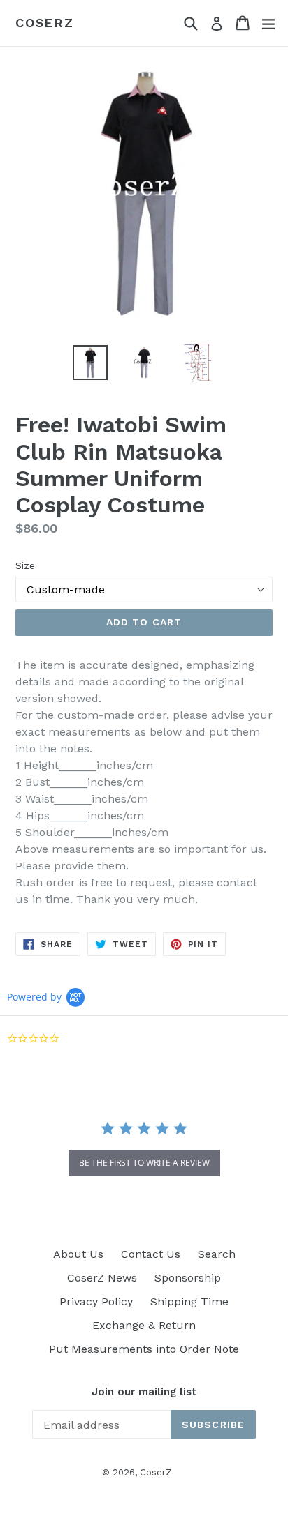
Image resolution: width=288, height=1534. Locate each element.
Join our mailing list (144, 1391)
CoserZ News (102, 1277)
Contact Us (150, 1254)
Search (217, 1254)
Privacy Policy (96, 1301)
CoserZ (44, 22)
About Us (78, 1254)
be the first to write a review (144, 1163)
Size (25, 565)
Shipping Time (189, 1301)
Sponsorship (187, 1277)
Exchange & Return (144, 1325)
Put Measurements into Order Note (144, 1348)
